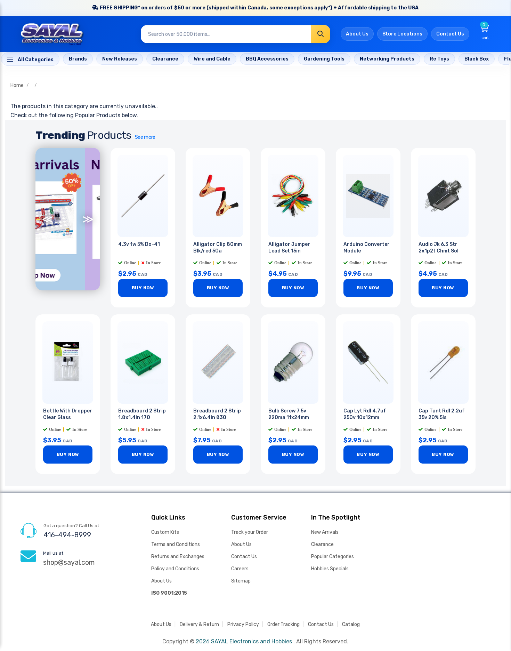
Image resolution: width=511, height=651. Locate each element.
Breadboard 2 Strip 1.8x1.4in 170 (142, 414)
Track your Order (249, 532)
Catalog (351, 624)
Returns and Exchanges (177, 557)
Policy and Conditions (175, 569)
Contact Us (450, 34)
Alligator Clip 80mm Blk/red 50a (217, 247)
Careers (240, 569)
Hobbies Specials (330, 569)
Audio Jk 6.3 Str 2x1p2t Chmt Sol (439, 247)
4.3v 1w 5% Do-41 (139, 244)
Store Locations (402, 34)
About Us (357, 34)
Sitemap (241, 581)
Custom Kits (165, 532)
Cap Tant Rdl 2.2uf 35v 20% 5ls (442, 414)
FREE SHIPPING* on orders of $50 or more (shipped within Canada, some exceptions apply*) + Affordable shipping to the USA (259, 8)
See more (145, 137)
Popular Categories (332, 557)
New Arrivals (325, 532)
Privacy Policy (243, 624)
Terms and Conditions (175, 544)
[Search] (320, 34)
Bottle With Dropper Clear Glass (67, 414)
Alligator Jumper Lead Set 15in (289, 247)
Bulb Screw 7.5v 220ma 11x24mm (288, 414)
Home (17, 85)
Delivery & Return (199, 624)
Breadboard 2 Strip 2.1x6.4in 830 (217, 414)
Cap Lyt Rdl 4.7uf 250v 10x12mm (364, 414)
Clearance (322, 544)
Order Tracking (283, 624)
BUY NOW (143, 287)
